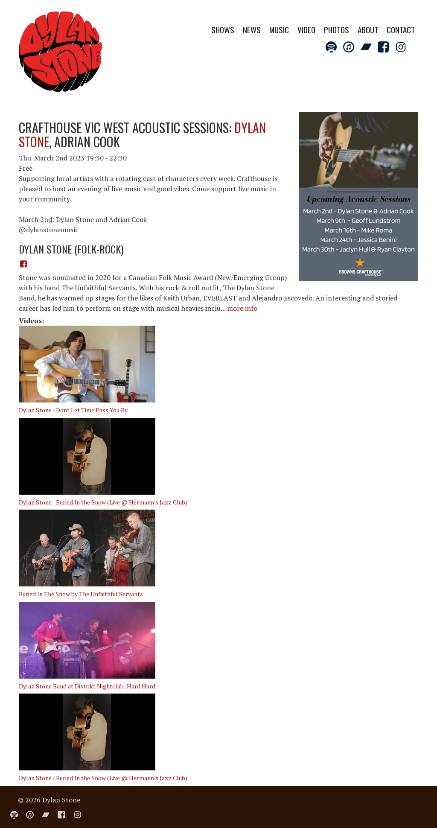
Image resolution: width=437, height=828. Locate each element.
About (368, 29)
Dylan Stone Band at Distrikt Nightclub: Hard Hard (87, 686)
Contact (401, 29)
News (252, 29)
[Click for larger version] (358, 195)
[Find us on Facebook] (23, 263)
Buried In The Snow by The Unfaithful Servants (81, 594)
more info (242, 308)
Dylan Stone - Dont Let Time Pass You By (73, 410)
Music (279, 29)
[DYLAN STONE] (61, 54)
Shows (222, 29)
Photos (336, 29)
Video (306, 29)
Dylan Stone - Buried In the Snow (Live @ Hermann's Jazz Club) (103, 502)
